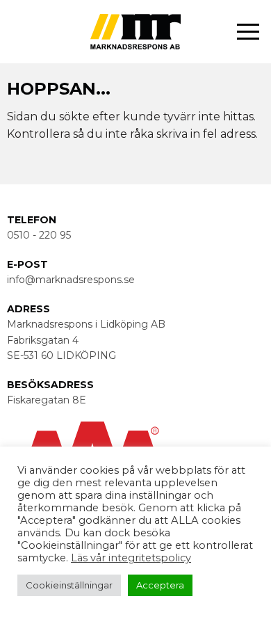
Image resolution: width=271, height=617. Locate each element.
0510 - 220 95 (39, 235)
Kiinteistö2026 (195, 182)
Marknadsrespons (182, 66)
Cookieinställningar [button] (69, 585)
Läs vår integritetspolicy (131, 558)
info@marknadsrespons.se (71, 279)
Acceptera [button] (160, 585)
